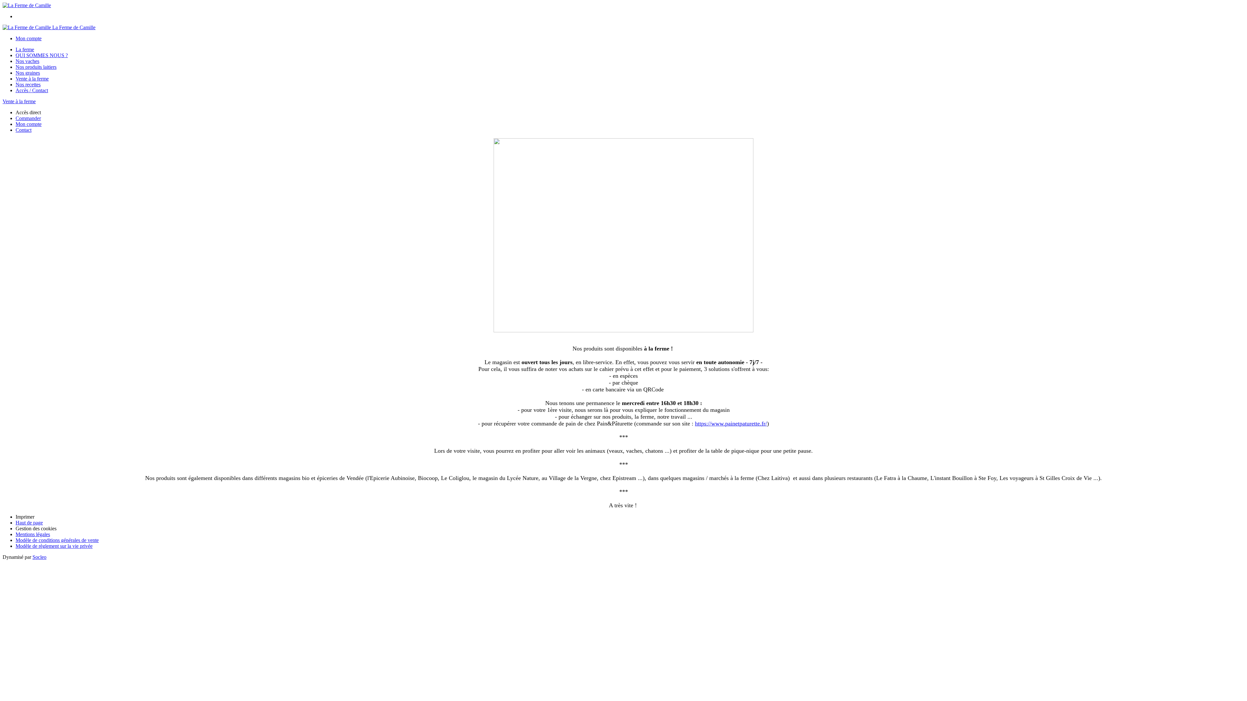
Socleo (39, 557)
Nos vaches (27, 61)
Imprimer (25, 517)
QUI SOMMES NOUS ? (42, 55)
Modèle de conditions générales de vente (57, 540)
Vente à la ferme (32, 78)
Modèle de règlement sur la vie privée (54, 546)
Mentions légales (33, 534)
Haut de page (29, 522)
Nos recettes (28, 84)
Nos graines (28, 73)
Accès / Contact (32, 90)
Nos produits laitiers (36, 67)
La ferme (25, 49)
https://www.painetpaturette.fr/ (731, 423)
